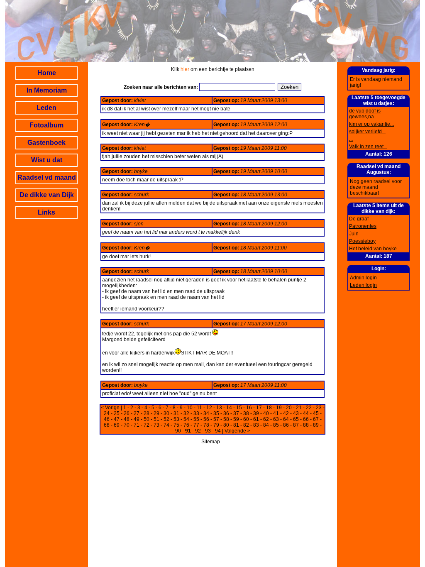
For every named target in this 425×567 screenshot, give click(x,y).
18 (269, 408)
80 (226, 425)
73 (156, 425)
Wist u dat (46, 160)
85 (276, 425)
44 (306, 413)
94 (218, 431)
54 (186, 419)
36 (226, 413)
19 (279, 408)
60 (246, 419)
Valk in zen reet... (368, 146)
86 (286, 425)
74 (166, 425)
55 (196, 419)
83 (256, 425)
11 (199, 408)
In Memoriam (47, 90)
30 (166, 413)
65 (296, 419)
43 (296, 413)
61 (256, 419)
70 (126, 425)
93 (208, 431)
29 (156, 413)
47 (117, 419)
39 (256, 413)
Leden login (363, 285)
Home (46, 72)
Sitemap (210, 442)
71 (136, 425)
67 (316, 419)
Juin (354, 234)
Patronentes (362, 226)
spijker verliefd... (367, 131)
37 (236, 413)
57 (216, 419)
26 (126, 413)
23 (319, 408)
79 (216, 425)
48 (126, 419)
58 (226, 419)
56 (206, 419)
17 (259, 408)
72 (146, 425)
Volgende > (237, 431)
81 (236, 425)
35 (216, 413)
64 (286, 419)
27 (136, 413)
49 (136, 419)
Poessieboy (362, 241)
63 (276, 419)
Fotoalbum (46, 125)
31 (176, 413)
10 (190, 408)
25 (117, 413)
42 (286, 413)
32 (186, 413)
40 (266, 413)
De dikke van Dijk (47, 194)
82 (246, 425)
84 (266, 425)
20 (289, 408)
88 (306, 425)
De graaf (359, 219)
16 (249, 408)
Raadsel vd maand (46, 177)
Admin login (363, 278)
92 (198, 431)
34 (206, 413)
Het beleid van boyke (373, 249)
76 (186, 425)
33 (196, 413)
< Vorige (110, 408)
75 (176, 425)
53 (176, 419)
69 (117, 425)
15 (239, 408)
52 (166, 419)
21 (299, 408)
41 (276, 413)
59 (236, 419)
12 (209, 408)
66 (306, 419)
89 (316, 425)
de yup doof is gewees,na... (365, 114)
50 (146, 419)
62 (266, 419)
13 (219, 408)
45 (316, 413)
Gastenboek (46, 142)
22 (309, 408)
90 (178, 431)
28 (146, 413)
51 (156, 419)
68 (107, 425)
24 (107, 413)
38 (246, 413)
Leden (46, 107)
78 (206, 425)
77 (196, 425)
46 (107, 419)
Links (46, 212)
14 (229, 408)
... (351, 139)
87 (296, 425)
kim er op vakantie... (371, 124)
